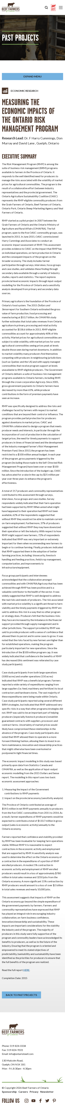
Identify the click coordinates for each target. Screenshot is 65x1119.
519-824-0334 (18, 1045)
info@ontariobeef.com (21, 1053)
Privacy (34, 1091)
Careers (23, 1091)
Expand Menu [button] (33, 76)
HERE (26, 969)
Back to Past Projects (21, 994)
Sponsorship (9, 1091)
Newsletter (47, 1091)
